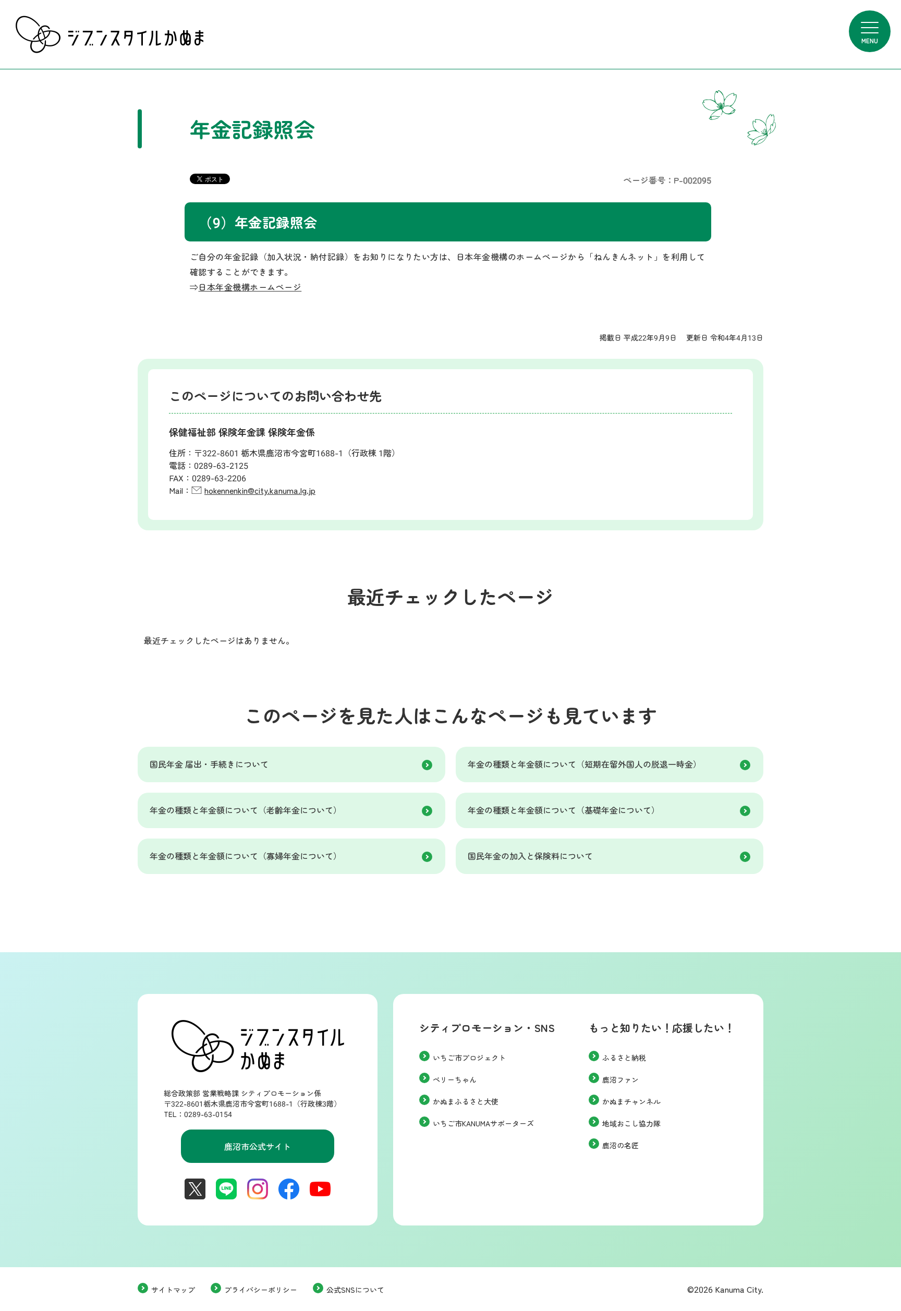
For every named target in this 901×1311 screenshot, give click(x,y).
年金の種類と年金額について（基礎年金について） (564, 810)
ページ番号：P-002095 (667, 180)
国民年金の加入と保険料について (530, 855)
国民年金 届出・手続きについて (209, 764)
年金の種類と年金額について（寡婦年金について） (246, 855)
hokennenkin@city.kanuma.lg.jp (259, 490)
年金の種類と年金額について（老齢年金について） (246, 810)
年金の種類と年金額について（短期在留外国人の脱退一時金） (584, 764)
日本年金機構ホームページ (249, 287)
